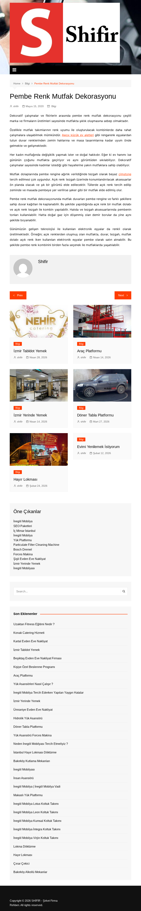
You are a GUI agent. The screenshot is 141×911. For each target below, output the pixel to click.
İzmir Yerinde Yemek (30, 415)
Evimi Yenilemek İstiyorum (98, 447)
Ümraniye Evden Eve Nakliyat (33, 709)
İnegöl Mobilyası (24, 568)
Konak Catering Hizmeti (28, 632)
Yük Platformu (22, 540)
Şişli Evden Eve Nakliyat (29, 558)
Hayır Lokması (25, 479)
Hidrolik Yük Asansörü (27, 718)
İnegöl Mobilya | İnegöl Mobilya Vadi (36, 786)
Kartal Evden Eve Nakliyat (30, 641)
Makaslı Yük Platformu (28, 795)
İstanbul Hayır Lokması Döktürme (35, 752)
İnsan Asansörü (23, 778)
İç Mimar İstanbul (24, 530)
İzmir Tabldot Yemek (30, 351)
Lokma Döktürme (24, 846)
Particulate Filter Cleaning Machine (36, 544)
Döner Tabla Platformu (95, 415)
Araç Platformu (89, 351)
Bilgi (53, 106)
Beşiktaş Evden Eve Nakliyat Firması (37, 658)
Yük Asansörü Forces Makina (32, 735)
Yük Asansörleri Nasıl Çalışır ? (33, 684)
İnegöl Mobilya (22, 521)
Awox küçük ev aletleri (78, 135)
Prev (20, 295)
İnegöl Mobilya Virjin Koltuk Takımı (35, 837)
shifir (16, 106)
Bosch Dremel (22, 549)
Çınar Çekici (21, 863)
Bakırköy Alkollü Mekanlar (30, 872)
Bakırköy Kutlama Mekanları (31, 761)
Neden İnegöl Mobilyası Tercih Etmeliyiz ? (40, 743)
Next (121, 295)
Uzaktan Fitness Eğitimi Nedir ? (34, 624)
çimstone (125, 174)
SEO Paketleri (22, 526)
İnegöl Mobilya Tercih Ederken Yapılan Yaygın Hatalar (48, 692)
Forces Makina (23, 554)
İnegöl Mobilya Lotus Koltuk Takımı (36, 803)
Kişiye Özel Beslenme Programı (34, 666)
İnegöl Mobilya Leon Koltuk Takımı (35, 812)
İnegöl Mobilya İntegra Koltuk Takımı (36, 829)
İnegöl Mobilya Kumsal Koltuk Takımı (37, 820)
